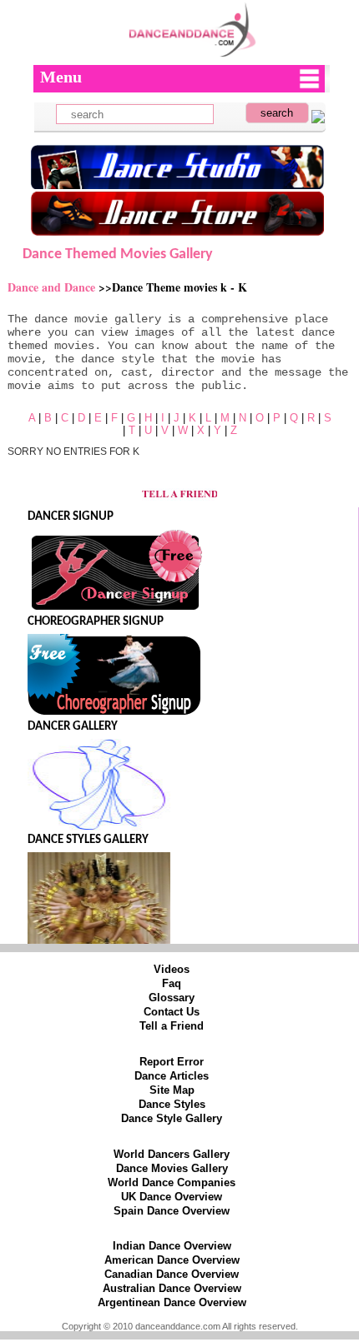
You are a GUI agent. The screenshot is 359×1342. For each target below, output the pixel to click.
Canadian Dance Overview (171, 1274)
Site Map (172, 1090)
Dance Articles (171, 1076)
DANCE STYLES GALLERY (88, 840)
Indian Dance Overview (172, 1246)
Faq (171, 983)
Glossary (172, 997)
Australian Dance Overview (172, 1288)
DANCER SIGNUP (71, 517)
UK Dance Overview (171, 1196)
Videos (172, 969)
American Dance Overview (172, 1260)
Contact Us (172, 1011)
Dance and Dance (53, 287)
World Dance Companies (171, 1182)
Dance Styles (172, 1104)
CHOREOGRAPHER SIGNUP (96, 622)
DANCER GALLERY (73, 727)
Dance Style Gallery (171, 1118)
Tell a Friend (171, 1026)
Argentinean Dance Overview (172, 1302)
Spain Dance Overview (172, 1211)
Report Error (171, 1061)
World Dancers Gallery (172, 1154)
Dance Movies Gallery (172, 1168)
